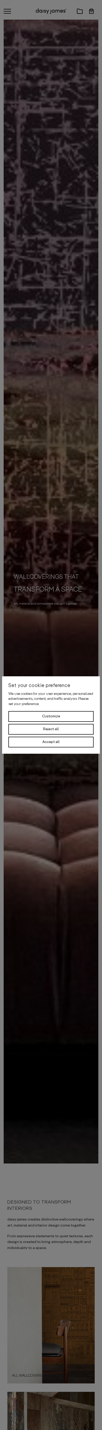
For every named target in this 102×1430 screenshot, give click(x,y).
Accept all (51, 742)
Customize (51, 716)
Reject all (51, 729)
